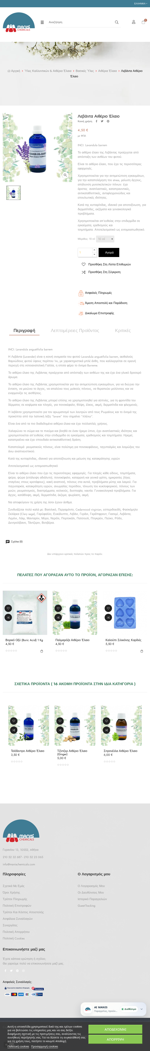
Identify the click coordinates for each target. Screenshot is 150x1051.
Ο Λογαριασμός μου (91, 886)
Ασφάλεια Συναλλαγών (18, 919)
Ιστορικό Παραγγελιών (92, 899)
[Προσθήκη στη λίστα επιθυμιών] (8, 608)
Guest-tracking (86, 906)
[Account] (133, 22)
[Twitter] (11, 971)
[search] (116, 22)
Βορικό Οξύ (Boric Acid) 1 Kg (24, 640)
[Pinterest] (17, 971)
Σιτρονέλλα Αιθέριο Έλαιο (120, 751)
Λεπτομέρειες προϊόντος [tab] (75, 330)
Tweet (102, 121)
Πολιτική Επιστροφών (17, 906)
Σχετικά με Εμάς (14, 886)
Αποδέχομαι (115, 1029)
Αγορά (109, 252)
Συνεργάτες (10, 925)
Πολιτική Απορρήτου (16, 932)
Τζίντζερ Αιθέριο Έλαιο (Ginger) (72, 752)
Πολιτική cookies (18, 1046)
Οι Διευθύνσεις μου (91, 892)
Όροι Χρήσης (11, 892)
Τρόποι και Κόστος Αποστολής (23, 912)
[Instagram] (23, 971)
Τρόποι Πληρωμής (15, 899)
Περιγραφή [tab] (24, 330)
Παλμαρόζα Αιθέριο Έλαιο (72, 640)
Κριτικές (123, 330)
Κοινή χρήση (96, 121)
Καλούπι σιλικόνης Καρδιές (123, 640)
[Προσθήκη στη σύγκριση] (8, 617)
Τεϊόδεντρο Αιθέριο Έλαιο (27, 751)
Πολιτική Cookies (14, 938)
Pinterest (108, 121)
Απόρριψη (115, 1039)
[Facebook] (5, 971)
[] (41, 650)
